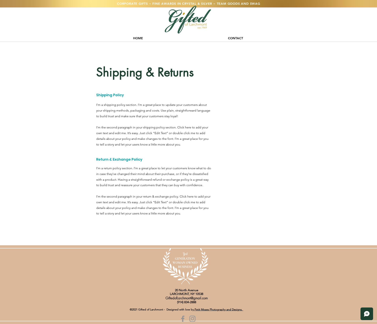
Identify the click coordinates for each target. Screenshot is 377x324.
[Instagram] (192, 319)
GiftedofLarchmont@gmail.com (187, 298)
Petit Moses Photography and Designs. (218, 309)
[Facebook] (183, 319)
